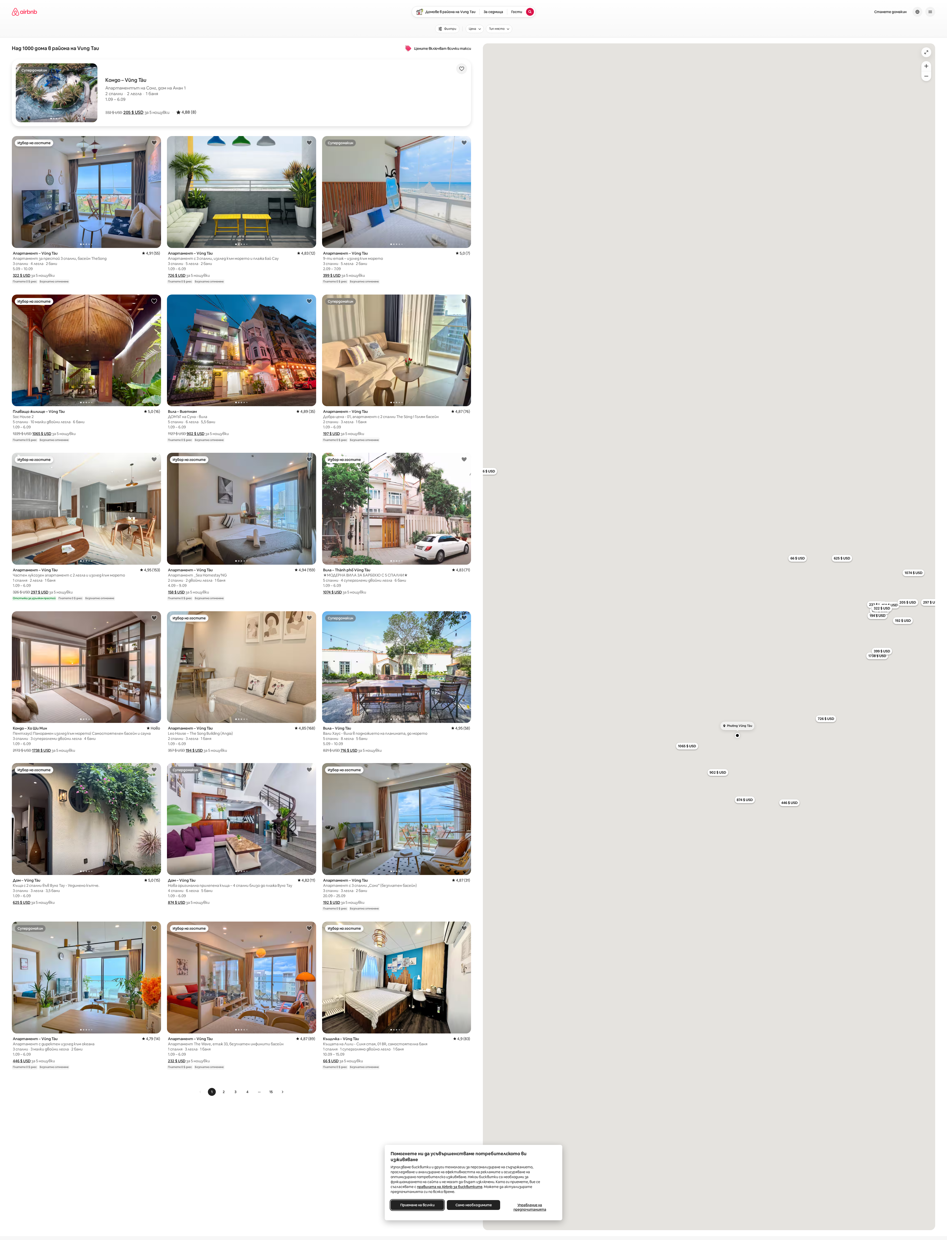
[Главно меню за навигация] (930, 12)
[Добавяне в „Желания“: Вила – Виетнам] (309, 301)
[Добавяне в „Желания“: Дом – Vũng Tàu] (154, 769)
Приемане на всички (417, 1205)
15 (271, 1092)
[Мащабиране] (926, 66)
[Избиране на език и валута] (917, 12)
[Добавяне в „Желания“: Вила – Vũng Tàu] (464, 618)
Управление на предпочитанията (529, 1207)
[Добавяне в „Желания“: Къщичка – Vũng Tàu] (464, 928)
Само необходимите (473, 1205)
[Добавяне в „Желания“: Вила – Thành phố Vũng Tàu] (464, 459)
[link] (200, 1092)
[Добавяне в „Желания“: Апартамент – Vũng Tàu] (154, 142)
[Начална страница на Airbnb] (24, 12)
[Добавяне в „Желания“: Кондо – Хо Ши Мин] (154, 618)
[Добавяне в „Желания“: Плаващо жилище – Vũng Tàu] (154, 301)
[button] (133, 112)
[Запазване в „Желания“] (461, 68)
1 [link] (212, 1092)
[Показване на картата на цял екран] (926, 52)
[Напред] (282, 1092)
